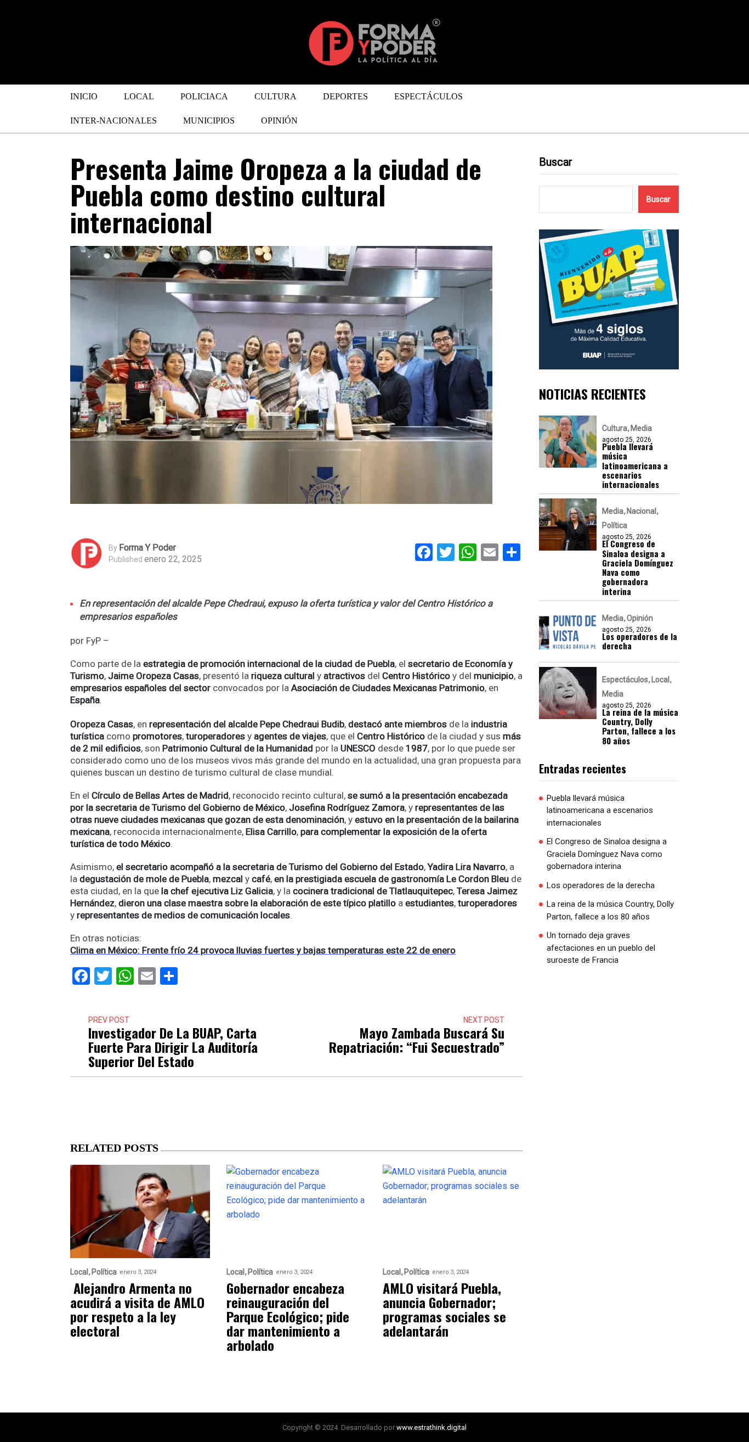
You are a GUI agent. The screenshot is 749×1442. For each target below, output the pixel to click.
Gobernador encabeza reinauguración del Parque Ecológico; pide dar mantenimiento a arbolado (287, 1316)
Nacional (641, 511)
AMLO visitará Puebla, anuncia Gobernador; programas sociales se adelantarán (444, 1309)
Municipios (209, 120)
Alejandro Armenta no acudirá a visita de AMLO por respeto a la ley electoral (137, 1309)
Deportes (345, 96)
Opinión (279, 120)
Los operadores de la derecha (639, 641)
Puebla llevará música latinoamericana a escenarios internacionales (635, 465)
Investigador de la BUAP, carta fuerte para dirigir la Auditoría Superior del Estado (173, 1046)
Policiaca (204, 96)
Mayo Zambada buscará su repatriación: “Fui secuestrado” (416, 1039)
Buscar (555, 162)
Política (614, 525)
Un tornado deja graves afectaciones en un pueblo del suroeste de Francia (601, 947)
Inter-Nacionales (113, 120)
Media (641, 428)
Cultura (275, 96)
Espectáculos (428, 96)
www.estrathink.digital (431, 1427)
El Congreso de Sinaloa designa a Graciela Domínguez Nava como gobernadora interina (637, 567)
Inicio (84, 96)
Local (139, 96)
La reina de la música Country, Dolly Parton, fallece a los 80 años (640, 726)
